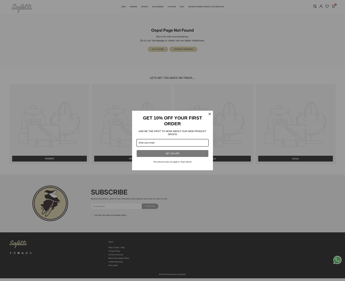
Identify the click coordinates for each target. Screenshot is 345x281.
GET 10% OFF (172, 153)
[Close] (209, 114)
